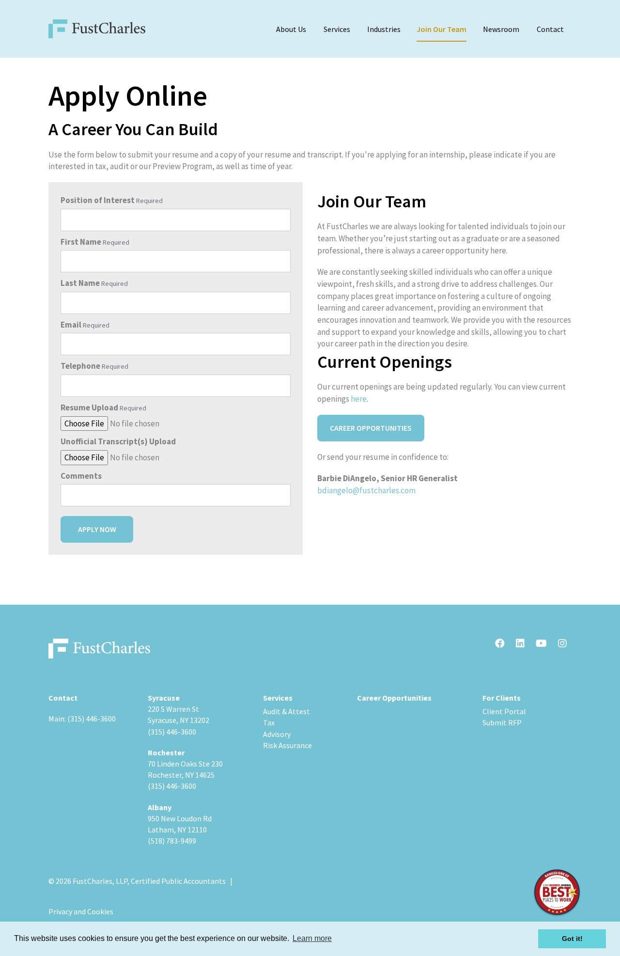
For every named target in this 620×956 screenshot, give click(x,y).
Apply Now (97, 529)
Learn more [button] (312, 938)
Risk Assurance (287, 745)
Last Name (80, 283)
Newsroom (501, 29)
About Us (291, 29)
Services (337, 29)
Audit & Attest (286, 711)
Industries (384, 29)
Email (71, 324)
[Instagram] (562, 644)
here (359, 398)
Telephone (80, 365)
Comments (81, 475)
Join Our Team (441, 29)
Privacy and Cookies (80, 911)
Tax (269, 722)
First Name (81, 241)
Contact (550, 29)
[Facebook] (500, 644)
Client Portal (504, 711)
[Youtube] (541, 644)
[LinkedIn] (520, 644)
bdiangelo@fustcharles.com (366, 490)
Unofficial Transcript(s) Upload (118, 441)
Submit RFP (502, 722)
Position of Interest (98, 200)
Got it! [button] (572, 938)
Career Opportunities (371, 428)
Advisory (277, 734)
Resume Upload (89, 407)
